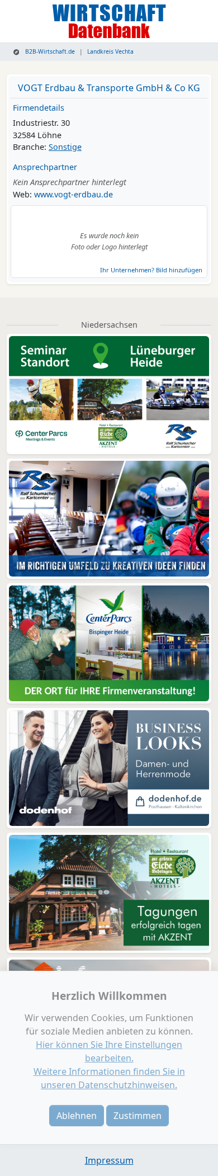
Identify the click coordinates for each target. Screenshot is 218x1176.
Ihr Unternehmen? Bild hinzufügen (151, 270)
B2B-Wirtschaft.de (49, 51)
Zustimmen (137, 1115)
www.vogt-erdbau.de (73, 194)
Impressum (109, 1160)
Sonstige (65, 146)
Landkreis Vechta (110, 51)
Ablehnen (76, 1115)
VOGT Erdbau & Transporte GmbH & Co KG (109, 88)
